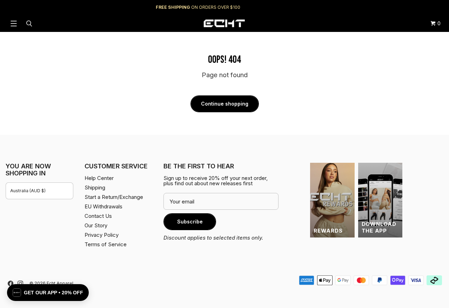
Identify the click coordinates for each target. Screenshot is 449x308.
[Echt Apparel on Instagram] (20, 283)
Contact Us (98, 216)
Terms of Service (106, 244)
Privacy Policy (102, 235)
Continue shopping (224, 104)
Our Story (96, 225)
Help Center (420, 7)
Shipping (384, 7)
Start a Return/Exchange (114, 197)
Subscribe (190, 222)
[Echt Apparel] (224, 23)
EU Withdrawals (103, 206)
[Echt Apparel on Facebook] (10, 283)
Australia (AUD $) (28, 190)
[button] (48, 292)
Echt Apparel (60, 283)
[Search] (30, 23)
